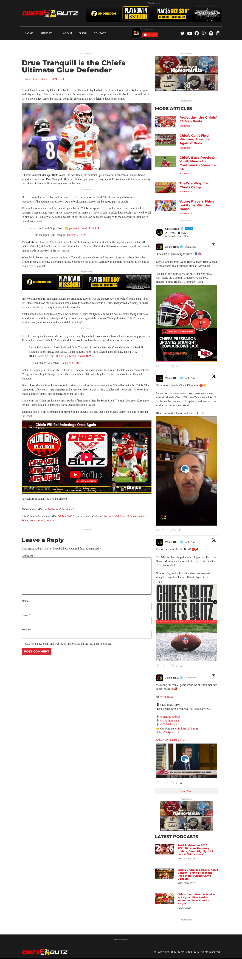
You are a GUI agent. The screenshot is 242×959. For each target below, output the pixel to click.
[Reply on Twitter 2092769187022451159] (158, 366)
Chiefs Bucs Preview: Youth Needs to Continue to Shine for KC (197, 163)
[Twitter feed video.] (186, 471)
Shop (83, 33)
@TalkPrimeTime (185, 728)
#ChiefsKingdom (135, 516)
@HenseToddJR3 (170, 716)
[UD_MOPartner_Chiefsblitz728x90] (153, 21)
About (67, 33)
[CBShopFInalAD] (186, 90)
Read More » (185, 126)
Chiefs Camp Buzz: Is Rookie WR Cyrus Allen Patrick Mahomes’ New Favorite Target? (196, 899)
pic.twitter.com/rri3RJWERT (81, 356)
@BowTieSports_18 (167, 732)
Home (29, 33)
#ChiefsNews (29, 520)
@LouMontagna (169, 720)
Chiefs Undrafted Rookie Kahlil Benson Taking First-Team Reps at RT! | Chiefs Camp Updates (198, 874)
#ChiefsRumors (46, 520)
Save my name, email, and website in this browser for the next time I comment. (68, 643)
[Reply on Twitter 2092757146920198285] (158, 530)
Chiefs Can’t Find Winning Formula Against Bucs (194, 139)
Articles (46, 33)
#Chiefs (60, 356)
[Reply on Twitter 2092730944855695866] (158, 665)
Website (26, 629)
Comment (28, 555)
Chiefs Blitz (172, 247)
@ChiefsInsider (169, 724)
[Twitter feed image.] (186, 323)
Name (26, 600)
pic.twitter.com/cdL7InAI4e (84, 228)
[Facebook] (197, 33)
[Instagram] (218, 33)
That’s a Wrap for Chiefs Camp (193, 185)
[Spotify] (211, 33)
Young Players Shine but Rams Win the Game (197, 205)
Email (26, 615)
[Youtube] (189, 33)
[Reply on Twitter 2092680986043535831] (158, 782)
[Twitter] (182, 33)
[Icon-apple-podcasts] (204, 33)
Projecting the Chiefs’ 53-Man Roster (198, 119)
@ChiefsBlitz (190, 246)
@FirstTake (166, 696)
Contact (100, 33)
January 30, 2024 (76, 235)
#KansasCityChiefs (114, 516)
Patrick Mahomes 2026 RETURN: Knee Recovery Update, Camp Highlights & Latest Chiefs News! (195, 850)
